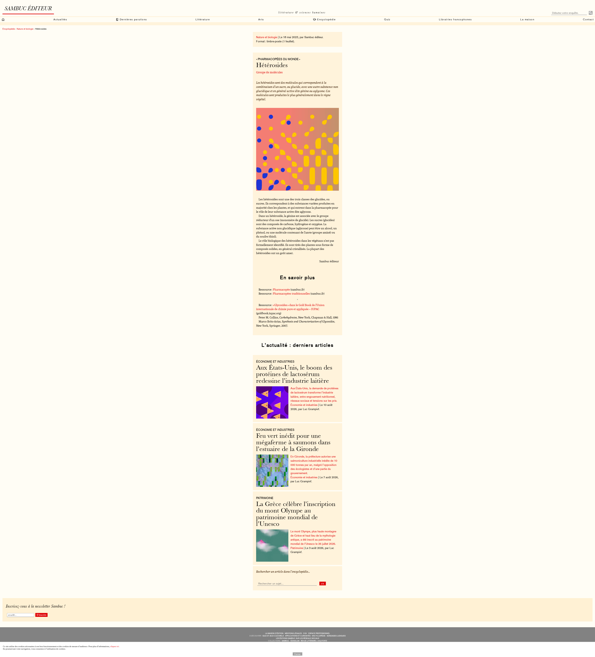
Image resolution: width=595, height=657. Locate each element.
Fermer (297, 654)
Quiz (387, 19)
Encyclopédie (326, 19)
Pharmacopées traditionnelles (291, 293)
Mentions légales (293, 633)
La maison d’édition (274, 633)
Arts (261, 19)
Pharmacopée (281, 289)
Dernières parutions (133, 19)
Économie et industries (275, 361)
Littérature (203, 19)
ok (322, 583)
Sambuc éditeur (28, 9)
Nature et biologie (25, 29)
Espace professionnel (319, 633)
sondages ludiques (336, 636)
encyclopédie (318, 636)
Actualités (60, 19)
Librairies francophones (455, 19)
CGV (305, 633)
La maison (527, 19)
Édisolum (295, 641)
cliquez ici (114, 646)
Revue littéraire (314, 641)
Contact (588, 19)
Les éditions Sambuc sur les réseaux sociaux (297, 638)
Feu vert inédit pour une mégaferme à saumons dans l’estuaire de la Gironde (293, 443)
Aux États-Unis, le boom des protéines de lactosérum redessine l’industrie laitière (294, 374)
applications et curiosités (298, 636)
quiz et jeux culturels (273, 636)
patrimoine (264, 498)
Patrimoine (297, 548)
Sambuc (285, 641)
